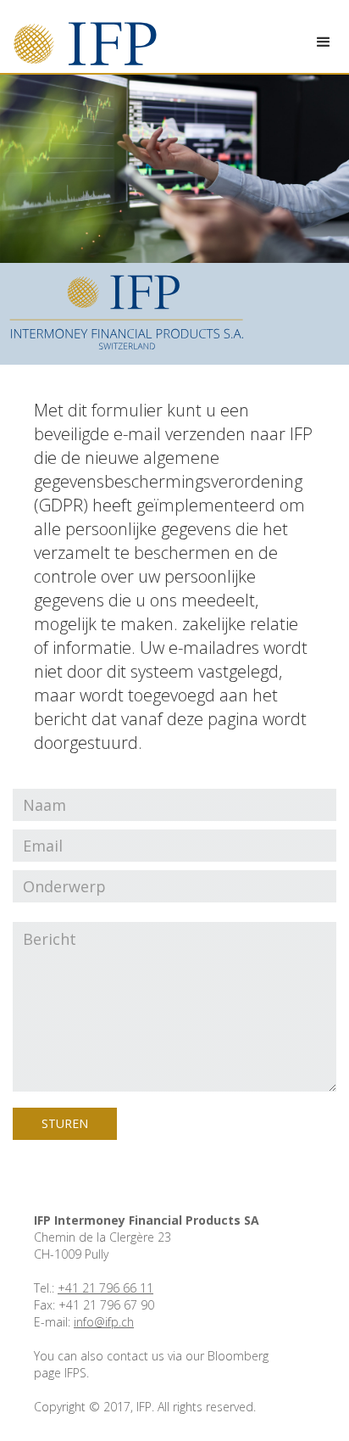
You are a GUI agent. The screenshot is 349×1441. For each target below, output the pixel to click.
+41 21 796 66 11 (105, 1288)
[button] (323, 42)
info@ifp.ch (104, 1322)
